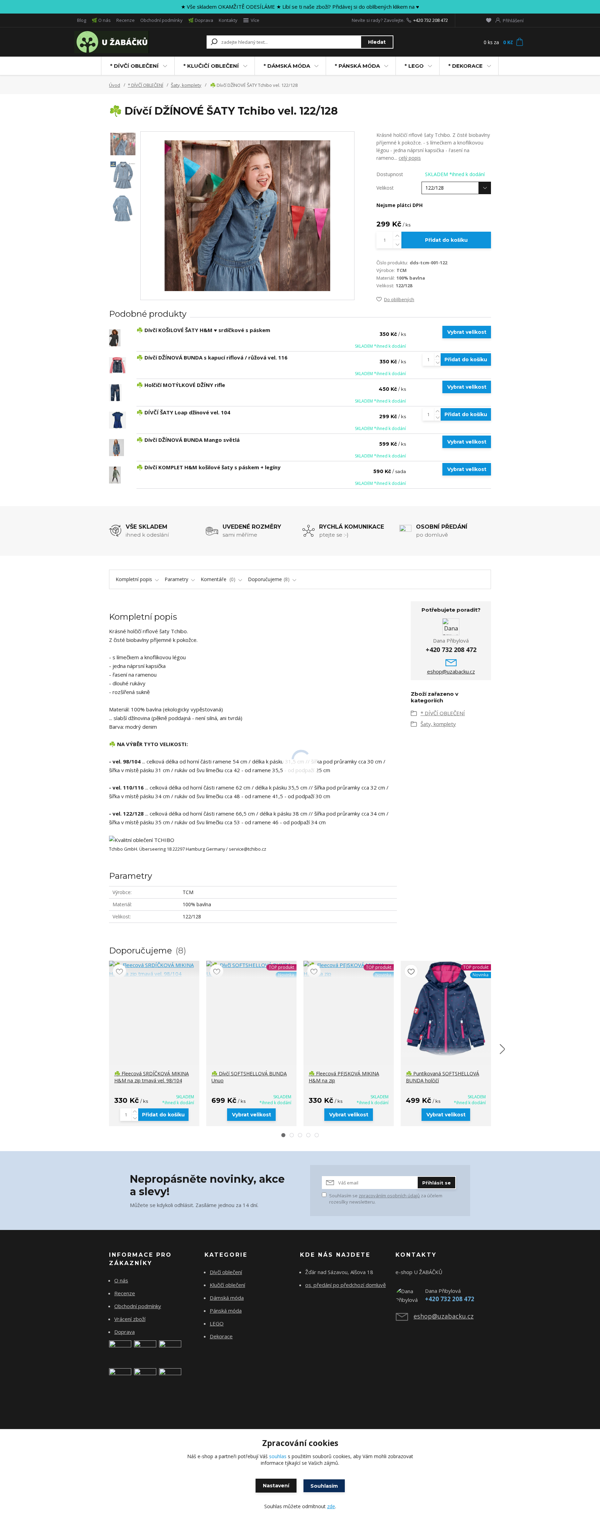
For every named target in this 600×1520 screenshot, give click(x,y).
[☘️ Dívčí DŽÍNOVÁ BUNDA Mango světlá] (116, 447)
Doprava (124, 1331)
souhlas (277, 1456)
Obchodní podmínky (161, 20)
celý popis (410, 158)
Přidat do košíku (446, 240)
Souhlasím (324, 1486)
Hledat (377, 42)
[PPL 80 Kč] (170, 1350)
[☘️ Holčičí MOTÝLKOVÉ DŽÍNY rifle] (115, 392)
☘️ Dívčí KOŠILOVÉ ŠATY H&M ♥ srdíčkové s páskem (203, 330)
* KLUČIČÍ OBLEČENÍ (211, 66)
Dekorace (221, 1336)
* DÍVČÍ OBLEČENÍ (134, 66)
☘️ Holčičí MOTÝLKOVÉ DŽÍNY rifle (180, 384)
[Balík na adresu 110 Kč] (145, 1378)
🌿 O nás (101, 20)
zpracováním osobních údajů (389, 1195)
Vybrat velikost (466, 332)
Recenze (125, 20)
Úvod (114, 85)
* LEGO (414, 66)
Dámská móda (227, 1297)
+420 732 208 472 (430, 20)
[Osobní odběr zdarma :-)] (170, 1378)
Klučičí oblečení (227, 1284)
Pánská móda (226, 1310)
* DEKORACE (465, 66)
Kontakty (228, 20)
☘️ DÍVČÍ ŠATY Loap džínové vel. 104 (183, 412)
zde (331, 1506)
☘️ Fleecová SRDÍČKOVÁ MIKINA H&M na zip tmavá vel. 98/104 (151, 1077)
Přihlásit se (436, 1183)
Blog (81, 20)
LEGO (217, 1323)
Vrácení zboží (129, 1318)
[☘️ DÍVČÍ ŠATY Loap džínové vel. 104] (117, 420)
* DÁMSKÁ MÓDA (287, 66)
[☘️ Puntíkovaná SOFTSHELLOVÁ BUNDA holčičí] (446, 1008)
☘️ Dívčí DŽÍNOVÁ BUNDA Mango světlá (188, 439)
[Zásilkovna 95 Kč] (120, 1378)
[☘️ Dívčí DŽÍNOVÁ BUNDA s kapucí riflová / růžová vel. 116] (117, 365)
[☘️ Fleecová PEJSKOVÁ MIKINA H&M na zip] (348, 969)
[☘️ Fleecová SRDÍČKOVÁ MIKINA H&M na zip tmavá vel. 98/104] (154, 969)
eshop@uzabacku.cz (451, 671)
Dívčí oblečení (226, 1272)
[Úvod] (116, 42)
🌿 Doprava (200, 20)
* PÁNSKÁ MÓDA (357, 66)
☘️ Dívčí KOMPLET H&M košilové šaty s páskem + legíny (208, 467)
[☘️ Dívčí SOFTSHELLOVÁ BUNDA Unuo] (251, 969)
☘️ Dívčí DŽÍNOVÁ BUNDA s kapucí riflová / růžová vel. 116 (212, 357)
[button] (283, 1135)
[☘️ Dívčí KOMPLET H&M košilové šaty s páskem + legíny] (115, 475)
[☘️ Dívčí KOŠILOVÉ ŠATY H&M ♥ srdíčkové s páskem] (114, 337)
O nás (121, 1280)
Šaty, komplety (186, 85)
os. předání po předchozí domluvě (345, 1284)
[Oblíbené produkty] (488, 20)
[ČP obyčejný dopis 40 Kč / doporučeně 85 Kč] (145, 1350)
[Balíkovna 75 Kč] (120, 1350)
